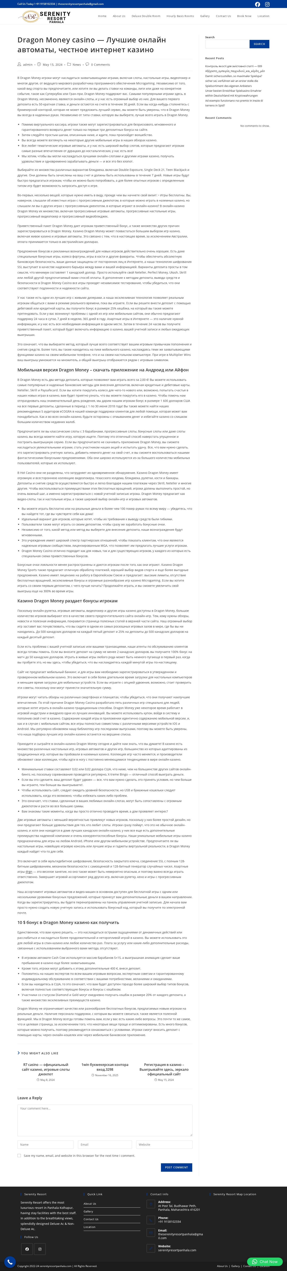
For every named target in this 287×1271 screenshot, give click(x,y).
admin (28, 65)
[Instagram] (40, 1249)
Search (210, 37)
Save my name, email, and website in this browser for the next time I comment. (79, 1156)
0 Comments (100, 65)
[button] (265, 1262)
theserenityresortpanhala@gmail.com (81, 4)
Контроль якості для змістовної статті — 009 (233, 66)
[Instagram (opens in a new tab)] (267, 4)
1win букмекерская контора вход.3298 (105, 1067)
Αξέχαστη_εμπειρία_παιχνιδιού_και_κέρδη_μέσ (235, 71)
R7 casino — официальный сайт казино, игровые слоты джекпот (46, 1069)
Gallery (88, 1211)
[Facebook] (27, 1249)
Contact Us (91, 1219)
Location (90, 1227)
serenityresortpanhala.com (177, 1250)
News (77, 65)
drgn (29, 872)
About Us (90, 1203)
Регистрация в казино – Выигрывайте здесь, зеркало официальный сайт (164, 1069)
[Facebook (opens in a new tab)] (257, 4)
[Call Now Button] (10, 1262)
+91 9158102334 (45, 4)
